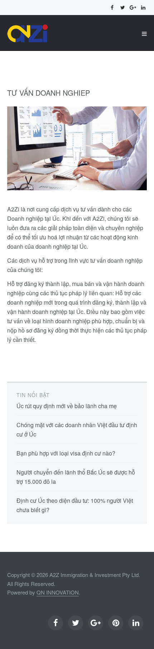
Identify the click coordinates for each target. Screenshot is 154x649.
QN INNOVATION (58, 592)
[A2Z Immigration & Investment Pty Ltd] (27, 33)
